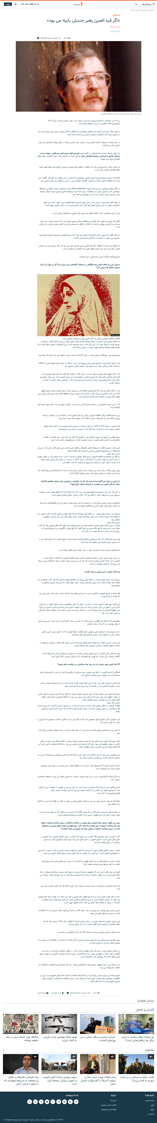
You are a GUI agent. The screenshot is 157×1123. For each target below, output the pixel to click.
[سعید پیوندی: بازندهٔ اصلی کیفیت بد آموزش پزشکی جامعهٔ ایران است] (59, 1064)
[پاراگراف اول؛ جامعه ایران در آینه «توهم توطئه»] (21, 1024)
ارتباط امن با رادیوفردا (108, 1109)
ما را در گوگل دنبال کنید (30, 4)
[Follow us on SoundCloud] (41, 1101)
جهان (152, 1109)
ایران (152, 1105)
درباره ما (113, 1100)
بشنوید (149, 1050)
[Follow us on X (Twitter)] (53, 1101)
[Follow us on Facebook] (64, 1101)
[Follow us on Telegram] (58, 1101)
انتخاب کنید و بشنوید (108, 1105)
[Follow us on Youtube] (47, 1101)
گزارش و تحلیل (145, 1010)
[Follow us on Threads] (29, 1101)
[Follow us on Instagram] (35, 1101)
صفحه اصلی (149, 1100)
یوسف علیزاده (115, 26)
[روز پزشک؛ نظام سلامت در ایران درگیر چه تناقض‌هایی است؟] (136, 1024)
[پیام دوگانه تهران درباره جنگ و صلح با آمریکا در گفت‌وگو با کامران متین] (98, 1064)
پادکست (151, 1114)
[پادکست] (15, 4)
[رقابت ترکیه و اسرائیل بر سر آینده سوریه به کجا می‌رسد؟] (136, 1064)
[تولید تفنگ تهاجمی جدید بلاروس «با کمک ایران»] (59, 1024)
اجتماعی (116, 15)
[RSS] (70, 1101)
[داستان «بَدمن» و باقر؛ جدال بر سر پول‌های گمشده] (98, 1024)
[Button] (67, 38)
